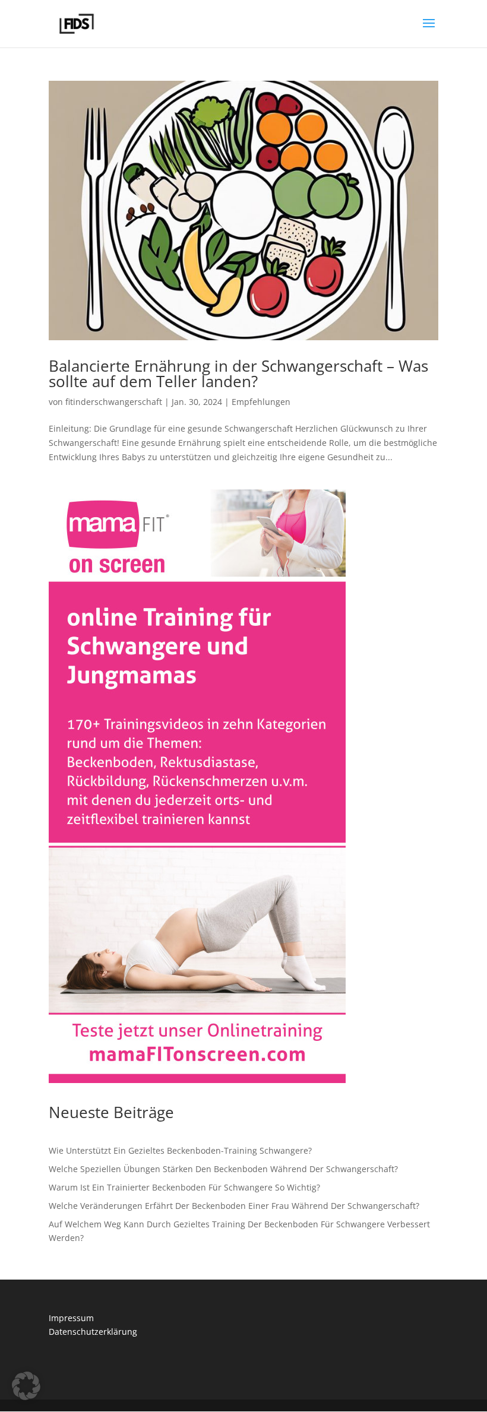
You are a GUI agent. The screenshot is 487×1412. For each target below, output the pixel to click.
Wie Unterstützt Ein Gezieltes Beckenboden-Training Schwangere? (180, 1150)
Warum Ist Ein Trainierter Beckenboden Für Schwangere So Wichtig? (184, 1187)
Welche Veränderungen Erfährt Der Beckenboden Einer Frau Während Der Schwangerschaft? (234, 1205)
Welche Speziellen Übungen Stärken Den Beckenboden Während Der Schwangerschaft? (223, 1168)
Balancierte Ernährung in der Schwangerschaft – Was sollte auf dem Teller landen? (238, 373)
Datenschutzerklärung (93, 1331)
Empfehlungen (261, 401)
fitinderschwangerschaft (113, 401)
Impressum (71, 1318)
